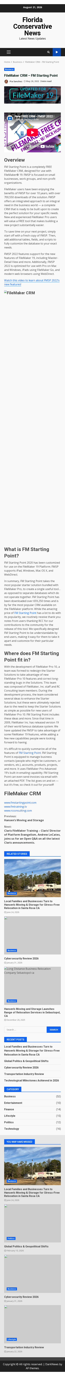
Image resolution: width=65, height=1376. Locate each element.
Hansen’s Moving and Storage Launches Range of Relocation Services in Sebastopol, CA (32, 986)
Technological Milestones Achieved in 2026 (31, 1080)
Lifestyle (9, 1115)
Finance (9, 1109)
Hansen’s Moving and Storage (24, 818)
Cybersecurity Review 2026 (32, 935)
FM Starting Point (25, 613)
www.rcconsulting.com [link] (18, 810)
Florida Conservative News (32, 26)
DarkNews (51, 1364)
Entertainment (13, 1102)
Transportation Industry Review (24, 1074)
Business (9, 69)
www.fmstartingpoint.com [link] (20, 802)
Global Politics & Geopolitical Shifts (26, 1061)
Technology (11, 1128)
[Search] (48, 52)
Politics (9, 1122)
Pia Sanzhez (15, 81)
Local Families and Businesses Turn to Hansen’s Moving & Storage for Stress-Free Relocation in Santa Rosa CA (32, 878)
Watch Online (57, 52)
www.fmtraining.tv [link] (15, 806)
